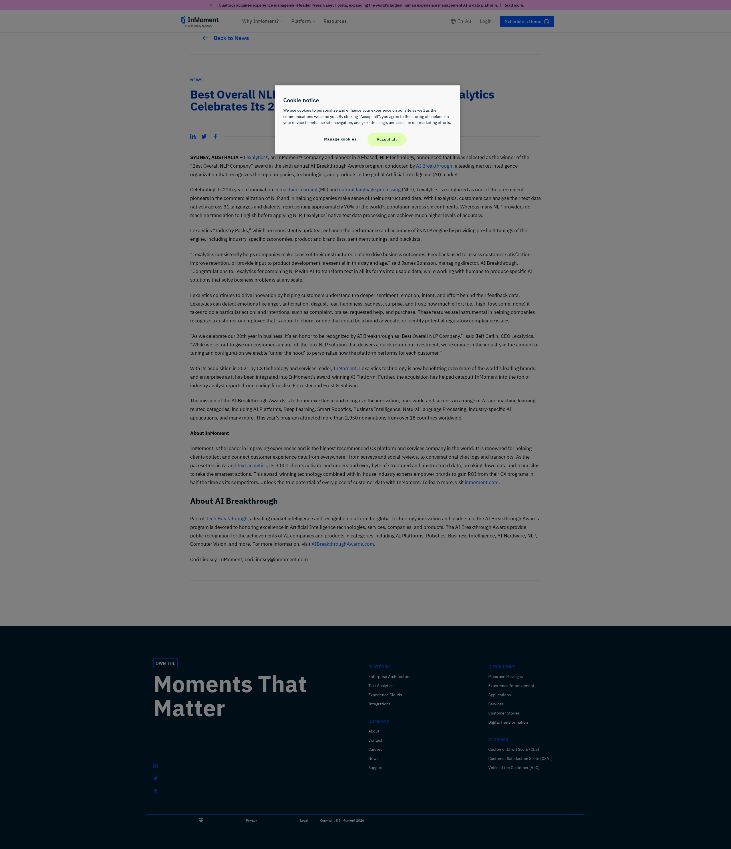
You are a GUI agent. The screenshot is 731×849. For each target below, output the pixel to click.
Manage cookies (340, 139)
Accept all (387, 139)
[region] (367, 119)
